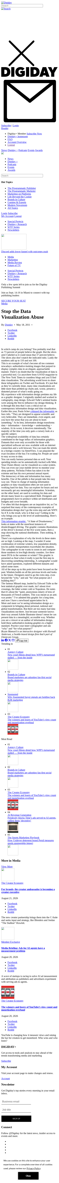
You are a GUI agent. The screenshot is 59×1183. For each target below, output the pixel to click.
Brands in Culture (16, 199)
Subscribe (6, 125)
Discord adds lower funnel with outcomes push (24, 251)
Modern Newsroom (17, 205)
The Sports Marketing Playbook (23, 837)
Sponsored (13, 694)
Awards (39, 150)
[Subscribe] (29, 122)
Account (5, 1078)
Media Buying (15, 262)
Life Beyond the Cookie (20, 196)
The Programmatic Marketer (22, 191)
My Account (7, 216)
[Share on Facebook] (6, 640)
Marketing (13, 259)
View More (7, 866)
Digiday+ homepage (18, 136)
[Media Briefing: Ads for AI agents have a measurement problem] (7, 939)
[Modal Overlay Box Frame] (16, 1109)
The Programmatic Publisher (22, 188)
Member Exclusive (10, 942)
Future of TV (14, 265)
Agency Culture (15, 652)
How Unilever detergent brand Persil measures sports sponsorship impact (31, 842)
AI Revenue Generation (19, 815)
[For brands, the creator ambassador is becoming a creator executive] (7, 880)
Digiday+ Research (17, 224)
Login (16, 125)
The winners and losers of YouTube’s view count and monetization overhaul (32, 721)
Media (11, 257)
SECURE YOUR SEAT (13, 300)
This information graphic (13, 521)
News (4, 150)
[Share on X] (9, 640)
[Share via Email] (13, 640)
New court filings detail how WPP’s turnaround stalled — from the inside (31, 656)
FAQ (10, 139)
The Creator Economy (19, 717)
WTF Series (14, 227)
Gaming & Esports (17, 202)
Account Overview (17, 142)
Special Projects (15, 221)
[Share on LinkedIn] (2, 640)
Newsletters (13, 230)
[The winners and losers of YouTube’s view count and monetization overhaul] (7, 998)
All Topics (13, 208)
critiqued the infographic (42, 411)
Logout (11, 145)
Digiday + (13, 150)
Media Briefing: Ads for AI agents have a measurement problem (23, 949)
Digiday (9, 324)
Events (31, 150)
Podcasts (22, 150)
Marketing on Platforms (19, 194)
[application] (29, 1169)
